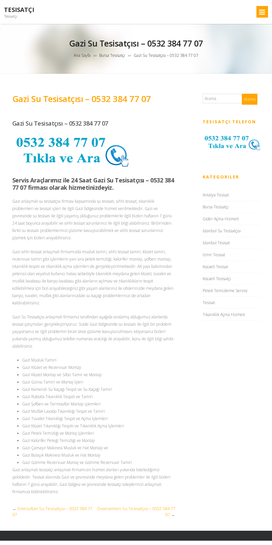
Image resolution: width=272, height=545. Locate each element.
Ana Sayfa (82, 55)
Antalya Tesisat (216, 195)
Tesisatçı (19, 10)
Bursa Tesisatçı (112, 55)
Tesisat (209, 302)
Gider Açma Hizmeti (221, 219)
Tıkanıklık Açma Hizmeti (224, 314)
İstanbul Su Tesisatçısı (222, 231)
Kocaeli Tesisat (215, 267)
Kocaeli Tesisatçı (217, 278)
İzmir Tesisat (214, 255)
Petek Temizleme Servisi (225, 290)
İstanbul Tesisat (216, 243)
